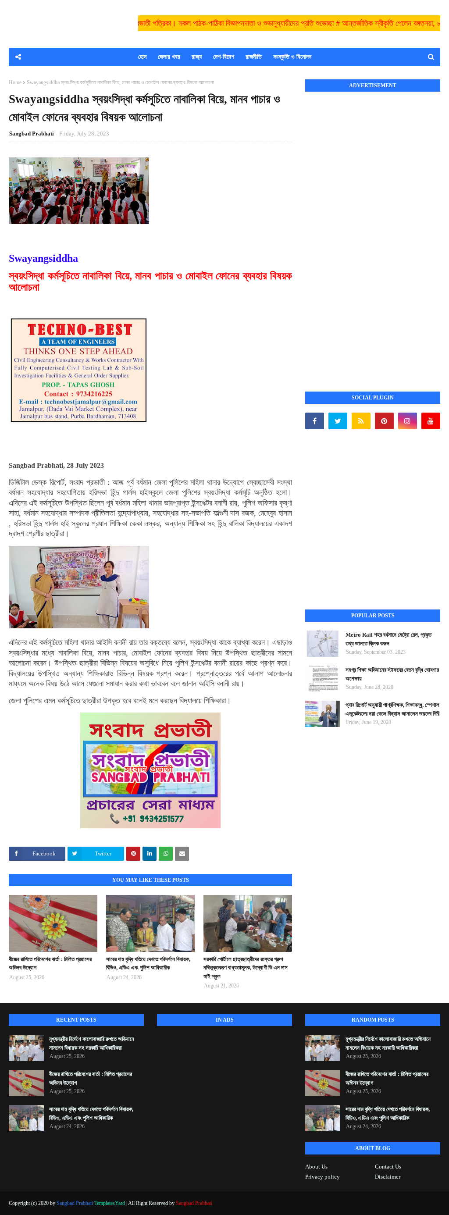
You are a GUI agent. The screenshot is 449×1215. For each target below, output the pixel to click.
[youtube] (430, 421)
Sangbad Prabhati (31, 133)
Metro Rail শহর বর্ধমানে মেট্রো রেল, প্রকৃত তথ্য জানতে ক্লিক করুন (388, 639)
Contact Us (388, 1166)
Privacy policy (322, 1176)
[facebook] (314, 421)
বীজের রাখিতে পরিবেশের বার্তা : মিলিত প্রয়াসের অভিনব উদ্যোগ (50, 963)
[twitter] (337, 421)
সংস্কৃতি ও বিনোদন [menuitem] (292, 56)
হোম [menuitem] (142, 56)
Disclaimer (387, 1176)
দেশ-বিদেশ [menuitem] (223, 56)
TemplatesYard (109, 1203)
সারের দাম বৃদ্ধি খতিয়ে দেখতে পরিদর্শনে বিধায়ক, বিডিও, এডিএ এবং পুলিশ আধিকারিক (148, 963)
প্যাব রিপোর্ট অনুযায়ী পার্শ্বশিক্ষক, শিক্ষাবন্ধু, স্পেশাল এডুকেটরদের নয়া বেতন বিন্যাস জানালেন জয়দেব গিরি (392, 709)
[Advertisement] (371, 231)
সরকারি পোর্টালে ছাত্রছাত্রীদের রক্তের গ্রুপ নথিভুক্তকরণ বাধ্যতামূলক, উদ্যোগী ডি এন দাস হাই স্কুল (245, 968)
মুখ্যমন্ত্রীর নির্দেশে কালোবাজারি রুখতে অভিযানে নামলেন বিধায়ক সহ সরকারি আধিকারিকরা (91, 1043)
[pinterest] (384, 421)
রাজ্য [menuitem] (197, 56)
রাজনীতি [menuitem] (254, 56)
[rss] (361, 421)
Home (15, 82)
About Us (316, 1166)
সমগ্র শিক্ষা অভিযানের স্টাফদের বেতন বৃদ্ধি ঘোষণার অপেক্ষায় (392, 674)
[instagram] (407, 421)
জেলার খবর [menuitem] (169, 56)
